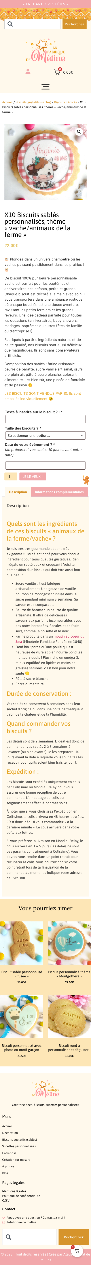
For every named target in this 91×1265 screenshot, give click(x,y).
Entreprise (9, 1153)
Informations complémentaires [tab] (59, 492)
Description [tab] (18, 492)
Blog (5, 1173)
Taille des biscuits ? (23, 428)
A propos (8, 1166)
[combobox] (32, 24)
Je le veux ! (33, 476)
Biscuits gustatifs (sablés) (33, 102)
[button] (79, 132)
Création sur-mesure (16, 1159)
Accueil (7, 102)
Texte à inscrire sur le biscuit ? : (34, 412)
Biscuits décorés (65, 102)
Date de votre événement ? (30, 444)
